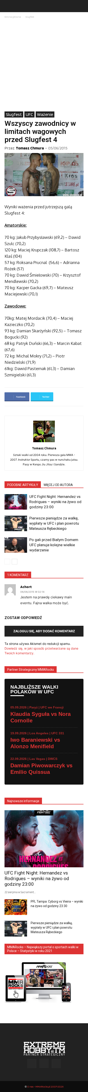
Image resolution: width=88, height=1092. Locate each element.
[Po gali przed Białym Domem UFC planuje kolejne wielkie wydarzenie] (16, 545)
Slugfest (29, 16)
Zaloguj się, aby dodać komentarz (44, 631)
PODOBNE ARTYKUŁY (22, 485)
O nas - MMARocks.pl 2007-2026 (45, 1086)
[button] (7, 6)
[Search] (81, 6)
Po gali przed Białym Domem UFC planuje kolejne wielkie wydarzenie (53, 544)
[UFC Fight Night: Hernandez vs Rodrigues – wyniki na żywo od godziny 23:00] (16, 502)
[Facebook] (31, 1063)
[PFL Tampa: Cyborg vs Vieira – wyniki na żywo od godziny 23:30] (16, 907)
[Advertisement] (44, 65)
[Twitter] (56, 1063)
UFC (29, 114)
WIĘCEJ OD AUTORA (58, 485)
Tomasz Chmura (30, 148)
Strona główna (13, 16)
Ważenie (45, 114)
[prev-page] (7, 561)
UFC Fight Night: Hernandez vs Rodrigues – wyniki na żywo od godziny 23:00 (55, 501)
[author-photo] (44, 442)
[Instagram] (44, 1063)
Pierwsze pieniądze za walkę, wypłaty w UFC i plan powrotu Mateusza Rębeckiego (54, 523)
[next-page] (14, 561)
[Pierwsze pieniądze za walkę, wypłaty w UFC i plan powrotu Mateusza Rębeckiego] (16, 523)
